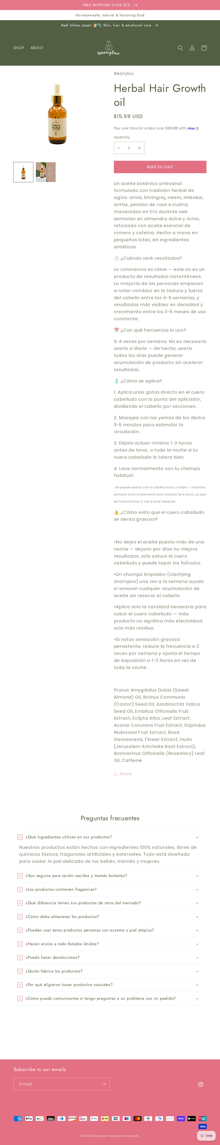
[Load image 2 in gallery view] (46, 172)
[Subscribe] (104, 1084)
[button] (180, 48)
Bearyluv (101, 1136)
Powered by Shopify (123, 1136)
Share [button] (125, 773)
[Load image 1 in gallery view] (23, 172)
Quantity (122, 137)
